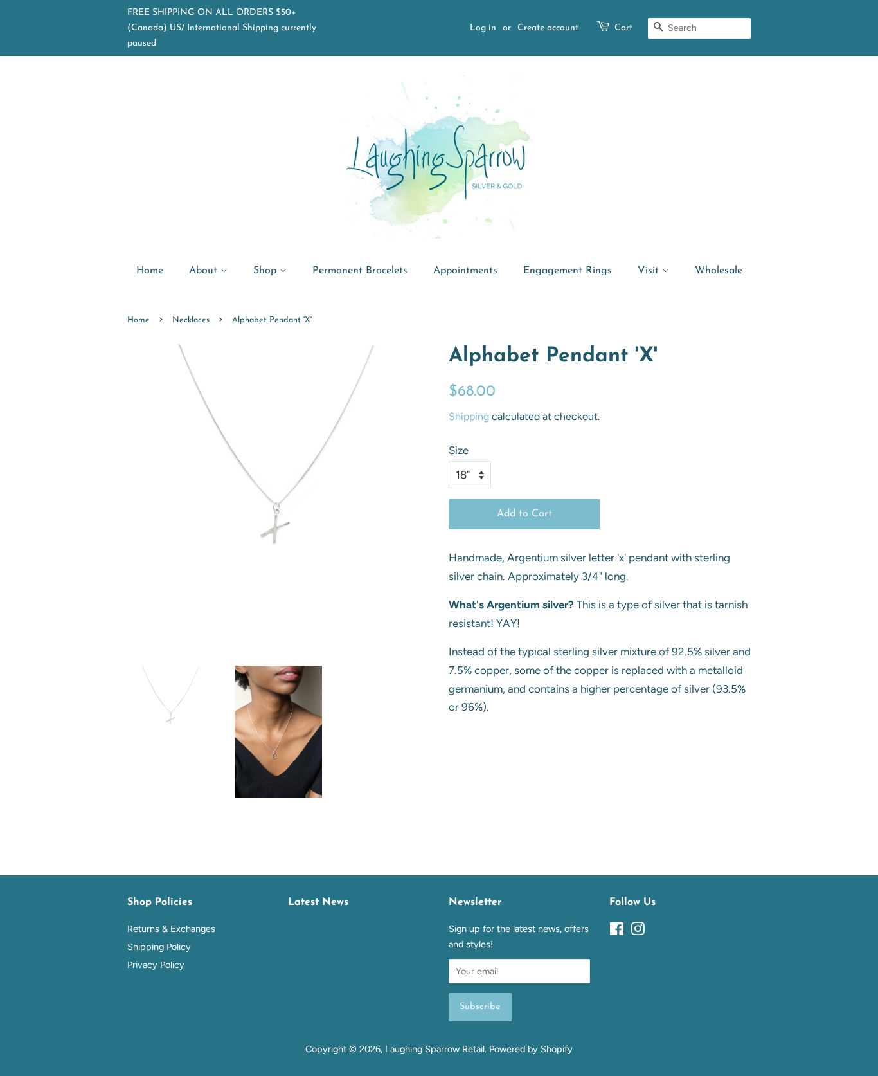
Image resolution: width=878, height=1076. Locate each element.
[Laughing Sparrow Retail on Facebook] (616, 931)
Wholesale (718, 271)
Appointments (465, 271)
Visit (650, 271)
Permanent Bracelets (360, 271)
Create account (547, 28)
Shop (266, 271)
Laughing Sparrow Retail (435, 1049)
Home (149, 271)
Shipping (469, 416)
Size (459, 450)
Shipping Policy (159, 947)
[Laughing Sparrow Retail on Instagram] (638, 931)
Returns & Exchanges (171, 929)
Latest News (318, 902)
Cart (623, 28)
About (204, 271)
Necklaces (191, 320)
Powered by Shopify (531, 1049)
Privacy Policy (155, 965)
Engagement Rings (567, 271)
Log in (483, 28)
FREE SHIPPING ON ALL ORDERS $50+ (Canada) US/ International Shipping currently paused (221, 28)
